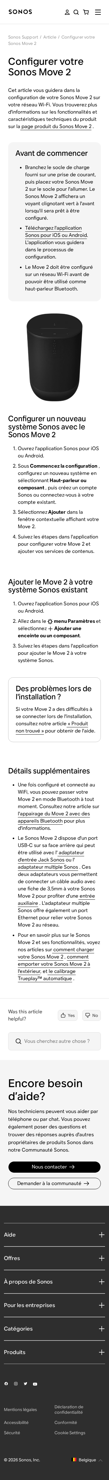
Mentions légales (20, 1409)
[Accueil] (20, 12)
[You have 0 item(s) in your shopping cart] (86, 12)
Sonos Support (23, 37)
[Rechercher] (76, 12)
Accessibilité (16, 1422)
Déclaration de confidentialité (68, 1409)
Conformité (65, 1422)
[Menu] (98, 12)
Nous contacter (49, 1167)
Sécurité (12, 1432)
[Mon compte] (67, 12)
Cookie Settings (69, 1432)
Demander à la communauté (49, 1183)
